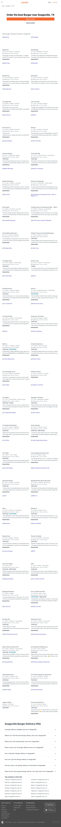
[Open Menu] (1, 2)
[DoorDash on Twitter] (56, 822)
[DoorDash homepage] (24, 2)
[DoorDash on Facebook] (53, 822)
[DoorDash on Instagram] (59, 822)
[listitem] (9, 779)
